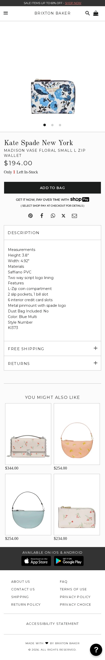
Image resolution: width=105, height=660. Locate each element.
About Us (20, 581)
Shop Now (73, 3)
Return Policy (26, 604)
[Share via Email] (74, 216)
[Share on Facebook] (41, 216)
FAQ (64, 581)
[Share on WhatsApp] (53, 216)
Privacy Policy (75, 597)
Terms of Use (73, 589)
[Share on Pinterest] (30, 216)
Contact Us (23, 589)
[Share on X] (63, 216)
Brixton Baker (52, 13)
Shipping (20, 597)
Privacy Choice (75, 604)
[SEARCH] (86, 13)
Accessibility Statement (52, 623)
